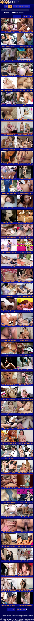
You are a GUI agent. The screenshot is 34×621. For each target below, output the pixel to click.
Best (10, 6)
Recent (15, 6)
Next (32, 16)
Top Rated (27, 6)
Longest (21, 6)
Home (6, 6)
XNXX (17, 2)
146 (30, 16)
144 (24, 16)
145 (27, 16)
